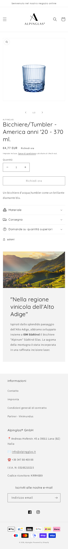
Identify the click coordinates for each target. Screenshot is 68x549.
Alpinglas (28, 542)
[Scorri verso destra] (42, 112)
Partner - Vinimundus (20, 416)
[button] (5, 19)
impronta (13, 399)
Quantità (7, 159)
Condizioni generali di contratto (27, 407)
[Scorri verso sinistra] (26, 112)
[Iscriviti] (56, 497)
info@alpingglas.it (24, 451)
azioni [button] (11, 239)
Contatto (13, 390)
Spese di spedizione (27, 153)
